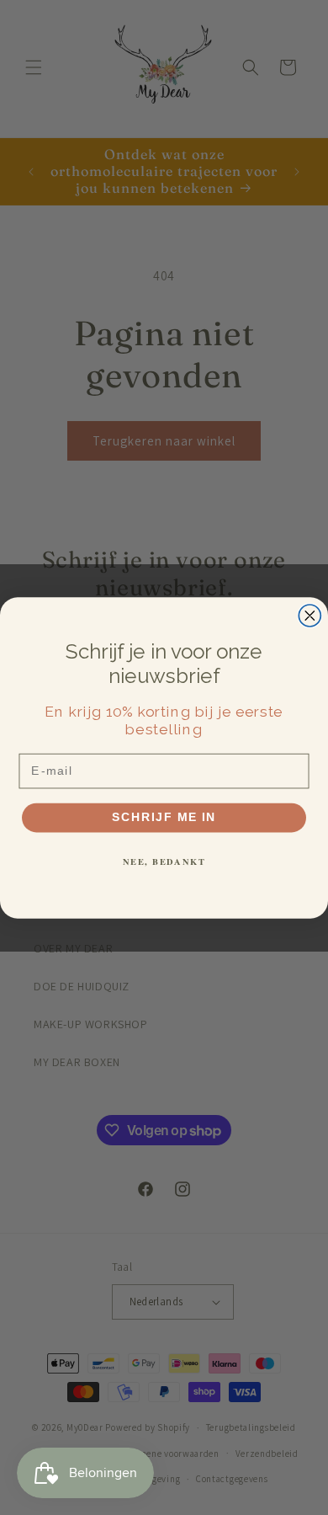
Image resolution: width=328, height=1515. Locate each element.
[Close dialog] (309, 616)
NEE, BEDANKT (164, 861)
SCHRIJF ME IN (164, 817)
